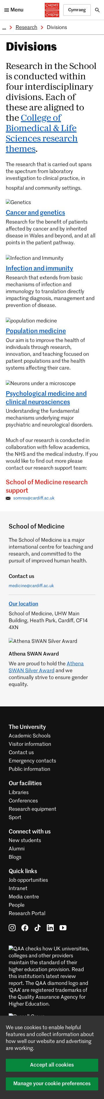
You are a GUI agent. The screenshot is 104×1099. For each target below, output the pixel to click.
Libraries (19, 792)
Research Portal (27, 913)
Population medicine (36, 331)
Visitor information (30, 744)
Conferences (23, 801)
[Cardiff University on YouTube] (63, 927)
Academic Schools (30, 736)
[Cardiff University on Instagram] (12, 927)
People (17, 905)
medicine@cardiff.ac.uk (31, 586)
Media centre (24, 897)
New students (25, 840)
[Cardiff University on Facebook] (24, 927)
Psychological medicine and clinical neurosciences (46, 398)
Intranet (18, 888)
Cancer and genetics (35, 213)
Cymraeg (77, 10)
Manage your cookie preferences (52, 1083)
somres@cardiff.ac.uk (34, 498)
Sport (15, 817)
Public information (29, 769)
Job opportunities (28, 880)
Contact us (21, 752)
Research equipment (32, 809)
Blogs (15, 857)
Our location (23, 604)
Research (26, 27)
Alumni (17, 849)
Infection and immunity (39, 269)
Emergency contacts (32, 761)
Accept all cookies (52, 1065)
